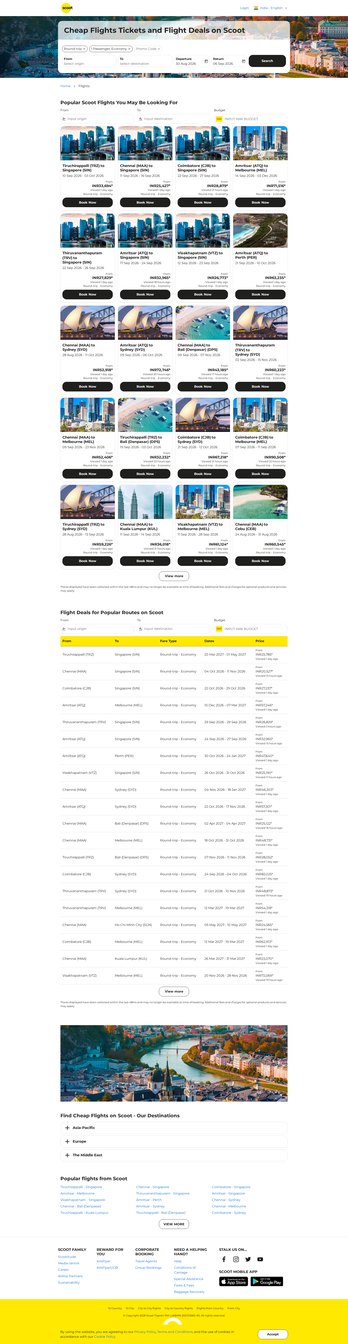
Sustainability (69, 1282)
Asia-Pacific (84, 1128)
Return (218, 59)
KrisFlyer (103, 1261)
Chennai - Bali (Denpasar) (80, 1206)
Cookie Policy (105, 1337)
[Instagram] (236, 1259)
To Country (115, 1308)
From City (233, 1308)
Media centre (68, 1263)
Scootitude (67, 1257)
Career (63, 1270)
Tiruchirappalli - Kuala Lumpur (84, 1213)
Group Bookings (148, 1268)
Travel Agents (146, 1261)
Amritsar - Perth (149, 1200)
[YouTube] (260, 1259)
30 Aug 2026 (186, 64)
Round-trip (73, 49)
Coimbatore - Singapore (231, 1187)
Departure (184, 59)
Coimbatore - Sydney (229, 1213)
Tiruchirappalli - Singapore (81, 1187)
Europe (79, 1141)
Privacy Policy (145, 1332)
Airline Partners (70, 1276)
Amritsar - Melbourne (77, 1193)
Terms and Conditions (175, 1332)
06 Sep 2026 (223, 64)
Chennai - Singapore (152, 1187)
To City (130, 1308)
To (121, 59)
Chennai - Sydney (226, 1200)
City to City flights (149, 1308)
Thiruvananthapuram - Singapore (163, 1193)
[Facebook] (224, 1259)
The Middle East (87, 1155)
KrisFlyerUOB (107, 1268)
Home (65, 86)
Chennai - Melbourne (229, 1206)
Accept (273, 1334)
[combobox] (89, 63)
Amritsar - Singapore (228, 1193)
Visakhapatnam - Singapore (82, 1200)
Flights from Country (210, 1308)
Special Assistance (188, 1279)
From (68, 59)
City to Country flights (179, 1308)
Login (244, 8)
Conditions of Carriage (185, 1270)
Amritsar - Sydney (150, 1206)
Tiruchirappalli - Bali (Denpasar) (160, 1213)
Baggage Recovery (189, 1292)
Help (178, 1261)
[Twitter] (248, 1259)
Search (267, 61)
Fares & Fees (184, 1285)
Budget (219, 110)
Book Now (87, 202)
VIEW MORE (174, 1224)
